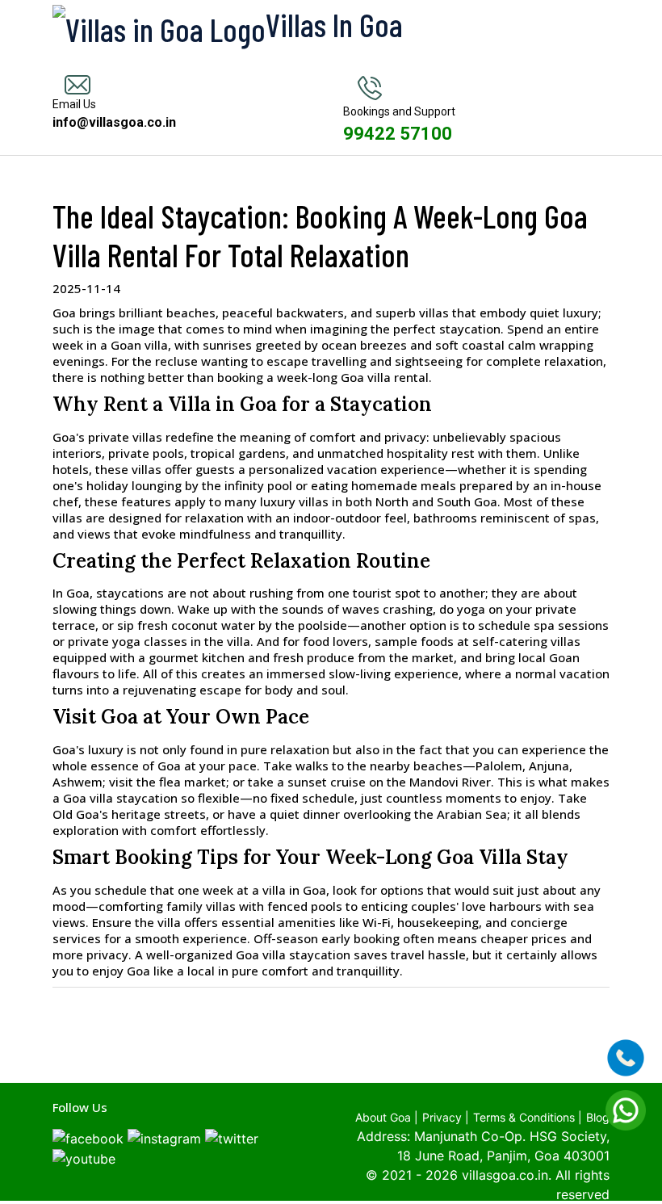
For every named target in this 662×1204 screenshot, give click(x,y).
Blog (598, 1117)
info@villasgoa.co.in (114, 122)
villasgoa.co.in (505, 1175)
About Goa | (386, 1117)
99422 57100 (397, 134)
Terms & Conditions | (527, 1117)
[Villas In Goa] (113, 26)
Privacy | (445, 1117)
